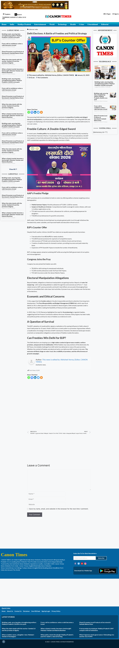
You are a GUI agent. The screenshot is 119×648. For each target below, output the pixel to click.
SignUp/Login (46, 611)
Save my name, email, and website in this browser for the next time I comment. (58, 509)
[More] (41, 112)
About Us (10, 611)
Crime (81, 24)
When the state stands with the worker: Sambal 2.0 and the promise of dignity (12, 61)
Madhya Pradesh (24, 24)
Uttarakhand (92, 24)
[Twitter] (38, 112)
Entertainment (40, 24)
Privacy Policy (56, 611)
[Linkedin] (35, 112)
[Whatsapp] (28, 112)
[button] (16, 14)
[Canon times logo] (105, 57)
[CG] (59, 190)
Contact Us (18, 611)
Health (73, 24)
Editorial (104, 24)
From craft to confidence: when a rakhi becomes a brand (12, 44)
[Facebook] (31, 112)
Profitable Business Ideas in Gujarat (13, 574)
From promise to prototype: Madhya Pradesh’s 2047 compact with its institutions (96, 629)
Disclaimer (26, 611)
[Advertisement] (59, 94)
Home (4, 24)
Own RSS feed (35, 611)
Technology (62, 24)
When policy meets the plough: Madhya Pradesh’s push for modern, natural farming (57, 635)
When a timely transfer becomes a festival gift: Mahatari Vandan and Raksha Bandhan (12, 70)
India (12, 24)
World (51, 24)
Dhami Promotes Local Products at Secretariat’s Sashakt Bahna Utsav (13, 52)
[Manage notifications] (3, 641)
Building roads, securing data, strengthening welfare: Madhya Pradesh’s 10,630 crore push (12, 35)
